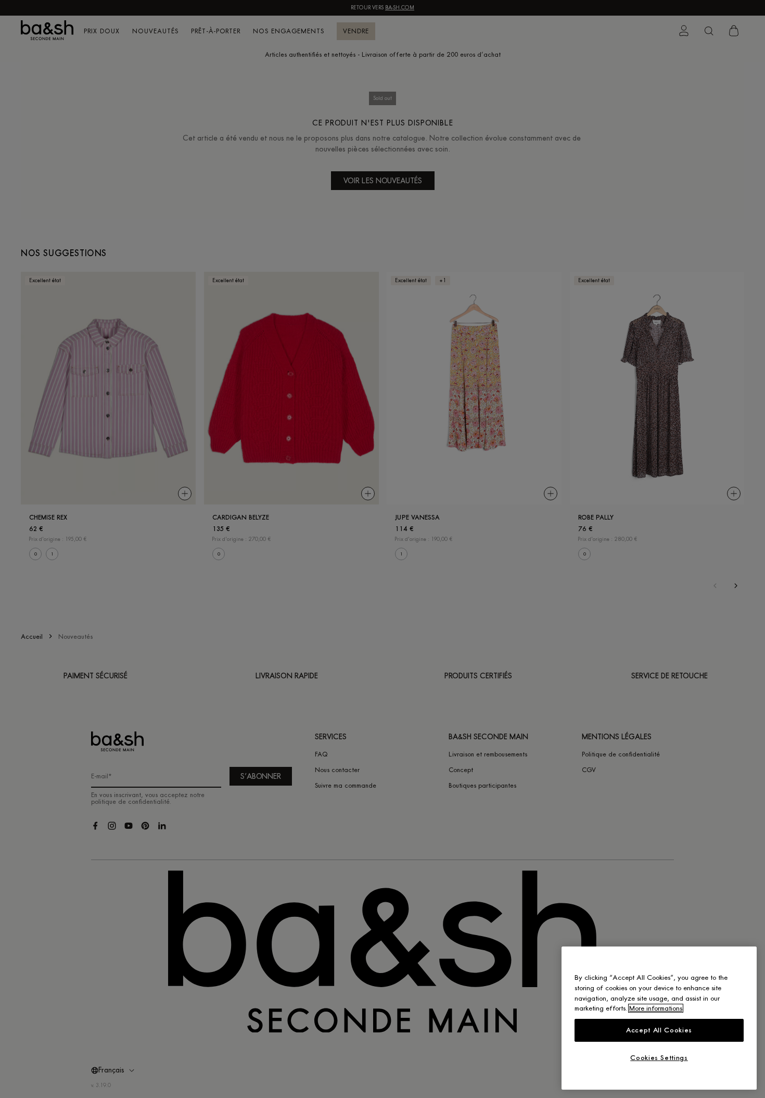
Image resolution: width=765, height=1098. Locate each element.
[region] (659, 1018)
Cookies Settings (659, 1057)
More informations (655, 1008)
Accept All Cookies (659, 1030)
